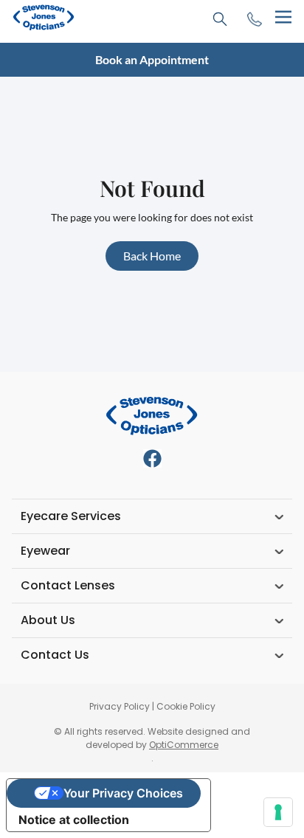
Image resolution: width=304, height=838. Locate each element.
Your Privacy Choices (123, 793)
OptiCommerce (183, 744)
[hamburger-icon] (283, 17)
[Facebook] (152, 458)
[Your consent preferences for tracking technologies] (278, 812)
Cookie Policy (185, 706)
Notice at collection (73, 819)
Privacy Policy (119, 706)
